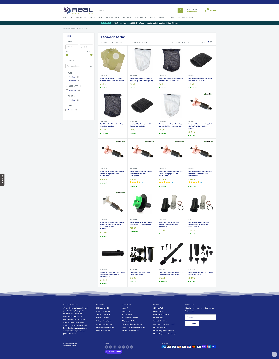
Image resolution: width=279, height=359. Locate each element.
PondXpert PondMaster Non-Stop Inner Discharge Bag (111, 125)
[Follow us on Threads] (115, 347)
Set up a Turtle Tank (103, 321)
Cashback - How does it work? (164, 324)
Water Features (111, 17)
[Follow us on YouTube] (127, 347)
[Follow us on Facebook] (106, 347)
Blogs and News (127, 314)
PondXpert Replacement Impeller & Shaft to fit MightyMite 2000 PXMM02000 (141, 174)
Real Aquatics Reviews (130, 318)
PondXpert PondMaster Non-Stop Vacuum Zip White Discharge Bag (170, 125)
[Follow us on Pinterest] (123, 347)
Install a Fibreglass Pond (105, 327)
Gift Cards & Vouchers (186, 17)
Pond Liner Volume (103, 330)
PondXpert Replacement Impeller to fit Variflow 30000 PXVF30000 (142, 223)
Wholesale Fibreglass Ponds (132, 324)
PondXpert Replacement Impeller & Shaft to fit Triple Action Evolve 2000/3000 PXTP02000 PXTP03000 (112, 225)
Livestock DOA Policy (161, 314)
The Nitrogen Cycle (103, 314)
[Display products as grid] (208, 42)
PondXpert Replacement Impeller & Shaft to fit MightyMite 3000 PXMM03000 (200, 174)
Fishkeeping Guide (103, 308)
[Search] (180, 10)
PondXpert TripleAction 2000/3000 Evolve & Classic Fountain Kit (171, 273)
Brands (152, 17)
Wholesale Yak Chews (129, 321)
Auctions (171, 17)
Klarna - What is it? (160, 327)
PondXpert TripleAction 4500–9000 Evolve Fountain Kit (200, 273)
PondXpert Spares (82, 29)
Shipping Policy (158, 308)
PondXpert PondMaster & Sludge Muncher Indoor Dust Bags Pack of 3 (112, 80)
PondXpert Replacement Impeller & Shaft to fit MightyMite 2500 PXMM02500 (171, 174)
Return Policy (158, 311)
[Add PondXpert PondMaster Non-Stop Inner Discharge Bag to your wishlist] (122, 96)
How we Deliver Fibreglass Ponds (133, 327)
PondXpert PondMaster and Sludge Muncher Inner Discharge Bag (171, 80)
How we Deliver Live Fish (130, 330)
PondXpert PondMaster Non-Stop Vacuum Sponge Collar (141, 125)
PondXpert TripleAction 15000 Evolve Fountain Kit (140, 273)
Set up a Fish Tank (103, 318)
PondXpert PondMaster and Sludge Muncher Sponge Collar (200, 80)
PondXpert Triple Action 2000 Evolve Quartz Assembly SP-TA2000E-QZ (169, 224)
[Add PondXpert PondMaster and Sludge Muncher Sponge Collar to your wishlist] (210, 50)
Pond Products (94, 17)
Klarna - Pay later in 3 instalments (165, 334)
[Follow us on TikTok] (131, 347)
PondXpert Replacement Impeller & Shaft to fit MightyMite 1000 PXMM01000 (200, 126)
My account (192, 11)
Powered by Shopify (69, 345)
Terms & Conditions (160, 321)
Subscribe (192, 324)
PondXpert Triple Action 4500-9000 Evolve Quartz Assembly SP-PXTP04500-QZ (112, 274)
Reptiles (126, 17)
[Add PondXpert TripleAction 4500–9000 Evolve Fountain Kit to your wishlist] (210, 244)
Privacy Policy (158, 318)
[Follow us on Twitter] (110, 347)
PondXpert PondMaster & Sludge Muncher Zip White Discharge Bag (141, 80)
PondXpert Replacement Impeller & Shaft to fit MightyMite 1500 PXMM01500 (112, 174)
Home (65, 29)
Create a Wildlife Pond (104, 324)
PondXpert (103, 76)
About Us (125, 308)
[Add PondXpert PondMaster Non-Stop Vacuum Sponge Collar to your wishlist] (151, 96)
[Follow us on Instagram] (119, 347)
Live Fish (66, 17)
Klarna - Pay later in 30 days (163, 330)
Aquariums (79, 17)
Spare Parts (139, 17)
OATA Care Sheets (103, 311)
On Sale (161, 17)
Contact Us (126, 311)
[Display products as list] (211, 42)
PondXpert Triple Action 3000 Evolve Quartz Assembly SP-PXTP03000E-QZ (198, 224)
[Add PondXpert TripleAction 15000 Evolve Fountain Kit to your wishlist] (151, 244)
